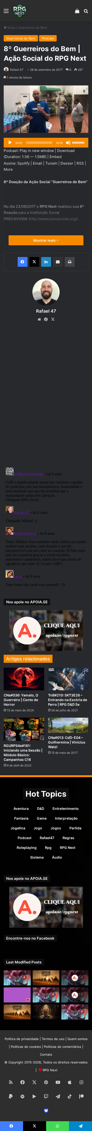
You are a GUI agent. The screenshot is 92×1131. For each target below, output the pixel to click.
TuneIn (51, 163)
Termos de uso (53, 1039)
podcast (24, 838)
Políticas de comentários (62, 1047)
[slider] (79, 142)
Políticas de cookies (26, 1047)
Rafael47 (47, 838)
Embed (56, 156)
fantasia (21, 818)
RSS (80, 163)
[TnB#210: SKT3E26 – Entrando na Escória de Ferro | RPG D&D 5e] (68, 679)
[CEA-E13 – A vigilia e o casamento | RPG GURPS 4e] (17, 1012)
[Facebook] (22, 262)
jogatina (18, 828)
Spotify (23, 163)
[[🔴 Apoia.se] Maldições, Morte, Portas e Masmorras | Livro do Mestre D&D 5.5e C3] (74, 994)
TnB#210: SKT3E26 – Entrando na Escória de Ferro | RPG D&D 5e (67, 699)
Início (11, 28)
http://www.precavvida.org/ (53, 219)
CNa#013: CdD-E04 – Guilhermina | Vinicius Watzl (66, 742)
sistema (37, 857)
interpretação (66, 818)
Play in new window (37, 150)
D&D (40, 808)
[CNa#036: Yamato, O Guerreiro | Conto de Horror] (24, 679)
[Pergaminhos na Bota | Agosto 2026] (46, 1012)
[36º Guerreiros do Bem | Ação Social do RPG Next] (17, 994)
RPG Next (67, 847)
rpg (48, 847)
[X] (34, 262)
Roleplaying (27, 847)
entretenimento (66, 808)
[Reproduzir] (10, 142)
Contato (46, 1054)
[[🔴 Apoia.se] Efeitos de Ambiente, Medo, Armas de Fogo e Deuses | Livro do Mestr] (74, 977)
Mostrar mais (44, 240)
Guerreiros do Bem (32, 28)
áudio (57, 857)
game (42, 818)
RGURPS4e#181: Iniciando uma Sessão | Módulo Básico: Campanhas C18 (23, 753)
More (8, 169)
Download (66, 150)
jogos (56, 828)
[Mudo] (68, 142)
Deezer (67, 163)
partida (75, 828)
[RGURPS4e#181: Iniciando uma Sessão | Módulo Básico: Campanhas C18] (24, 729)
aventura (21, 808)
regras (68, 838)
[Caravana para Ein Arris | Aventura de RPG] (46, 977)
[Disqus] (46, 396)
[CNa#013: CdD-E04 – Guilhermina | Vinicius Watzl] (68, 725)
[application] (46, 143)
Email (37, 163)
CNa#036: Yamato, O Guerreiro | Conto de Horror (21, 699)
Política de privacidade (22, 1039)
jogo (38, 828)
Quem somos (77, 1039)
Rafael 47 (16, 69)
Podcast (48, 38)
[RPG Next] (19, 10)
